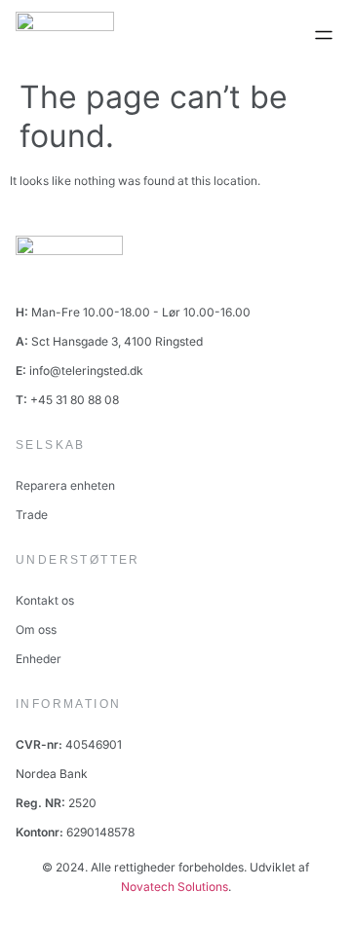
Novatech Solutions (174, 886)
